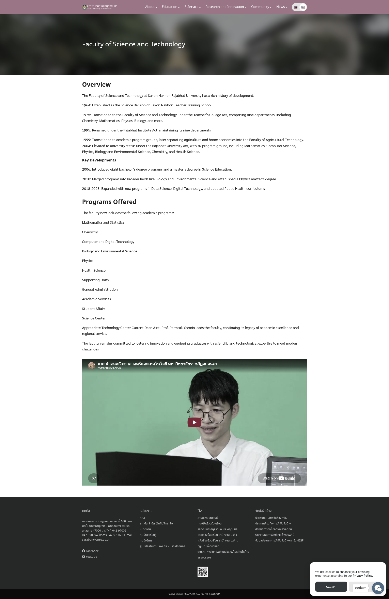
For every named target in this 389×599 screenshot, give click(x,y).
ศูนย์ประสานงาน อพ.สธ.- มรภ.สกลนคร (162, 546)
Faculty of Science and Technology (133, 44)
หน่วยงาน (145, 529)
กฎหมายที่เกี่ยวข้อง (208, 546)
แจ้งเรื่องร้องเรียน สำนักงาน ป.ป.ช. (218, 535)
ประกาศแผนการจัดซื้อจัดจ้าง (271, 518)
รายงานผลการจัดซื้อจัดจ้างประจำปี (274, 535)
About (150, 7)
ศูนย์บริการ (146, 541)
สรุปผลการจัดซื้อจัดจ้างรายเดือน (273, 529)
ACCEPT (331, 586)
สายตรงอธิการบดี (208, 518)
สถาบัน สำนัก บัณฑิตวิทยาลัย (156, 524)
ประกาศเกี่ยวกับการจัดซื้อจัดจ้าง (273, 524)
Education (169, 7)
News (280, 7)
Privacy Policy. (363, 575)
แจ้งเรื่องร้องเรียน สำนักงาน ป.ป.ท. (218, 541)
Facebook (91, 551)
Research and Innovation (225, 7)
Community (260, 7)
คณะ (142, 518)
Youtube (91, 557)
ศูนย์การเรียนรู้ (148, 535)
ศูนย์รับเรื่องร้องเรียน (210, 524)
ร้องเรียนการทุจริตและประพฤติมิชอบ (218, 529)
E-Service (191, 7)
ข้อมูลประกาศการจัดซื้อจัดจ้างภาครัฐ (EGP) (279, 541)
